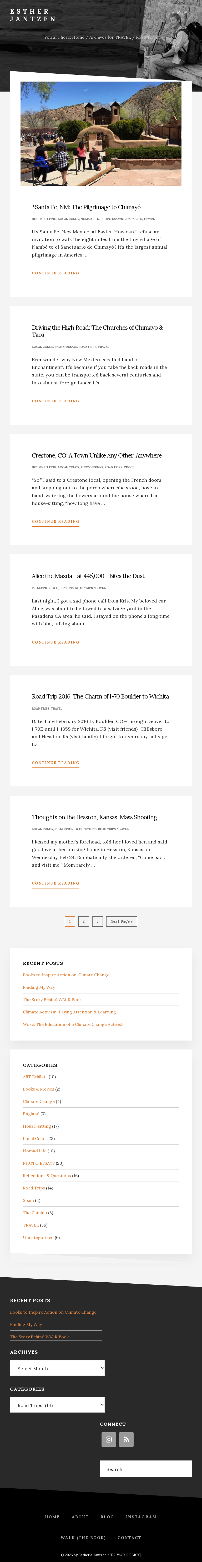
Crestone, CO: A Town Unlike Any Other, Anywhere (96, 455)
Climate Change (39, 1101)
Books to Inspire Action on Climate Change (66, 974)
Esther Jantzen (34, 15)
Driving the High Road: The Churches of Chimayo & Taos (97, 331)
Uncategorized (38, 1237)
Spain (28, 1200)
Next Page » (121, 923)
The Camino (35, 1212)
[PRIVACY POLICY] (125, 1555)
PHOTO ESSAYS (111, 219)
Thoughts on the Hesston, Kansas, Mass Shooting (94, 817)
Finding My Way (39, 987)
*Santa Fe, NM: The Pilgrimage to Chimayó (86, 207)
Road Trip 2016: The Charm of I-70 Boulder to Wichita (100, 696)
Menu (184, 12)
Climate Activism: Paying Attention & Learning (69, 1011)
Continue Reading (55, 274)
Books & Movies (38, 1089)
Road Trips (133, 219)
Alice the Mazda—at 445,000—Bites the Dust (88, 576)
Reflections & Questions (53, 588)
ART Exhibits (35, 1076)
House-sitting (44, 219)
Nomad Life (90, 219)
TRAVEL (149, 219)
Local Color (68, 219)
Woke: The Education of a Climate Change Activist (73, 1024)
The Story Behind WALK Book (52, 999)
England (31, 1113)
